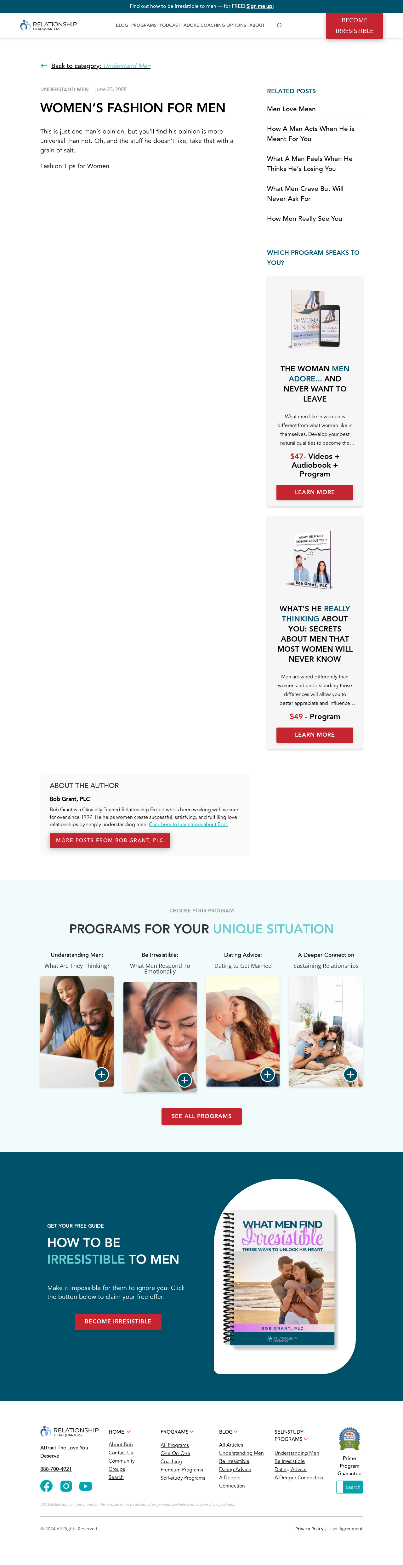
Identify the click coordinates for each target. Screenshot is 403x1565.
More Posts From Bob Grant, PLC (110, 840)
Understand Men (64, 90)
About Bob (121, 1444)
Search (116, 1477)
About (257, 25)
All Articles (231, 1445)
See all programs (202, 1116)
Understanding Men (241, 1453)
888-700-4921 (56, 1469)
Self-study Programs (183, 1478)
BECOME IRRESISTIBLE (354, 25)
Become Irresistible (118, 1321)
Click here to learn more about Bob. (188, 824)
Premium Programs (182, 1470)
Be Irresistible (234, 1461)
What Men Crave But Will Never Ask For (305, 194)
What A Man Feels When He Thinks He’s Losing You (310, 164)
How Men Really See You (304, 219)
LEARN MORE (315, 492)
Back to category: (100, 66)
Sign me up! (260, 6)
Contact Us (121, 1453)
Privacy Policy (309, 1529)
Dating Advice (235, 1469)
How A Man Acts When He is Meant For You (310, 134)
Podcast (170, 25)
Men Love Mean (291, 109)
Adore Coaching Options (215, 25)
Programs (143, 25)
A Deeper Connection (299, 1478)
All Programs (175, 1445)
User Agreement (345, 1529)
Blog (122, 25)
